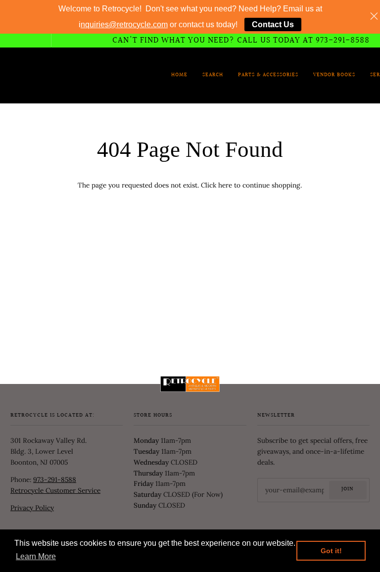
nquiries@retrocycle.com (124, 24)
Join (347, 489)
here (225, 185)
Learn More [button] (36, 556)
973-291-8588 (54, 479)
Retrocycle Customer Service (55, 490)
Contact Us (273, 24)
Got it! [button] (331, 551)
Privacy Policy (32, 507)
